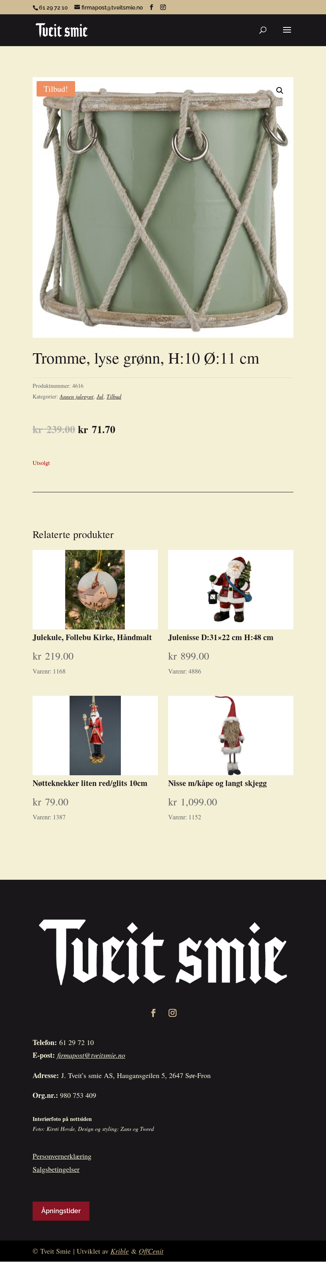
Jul (100, 396)
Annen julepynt (76, 396)
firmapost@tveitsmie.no (91, 1055)
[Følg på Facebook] (153, 1013)
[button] (280, 90)
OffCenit (151, 1251)
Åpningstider (61, 1211)
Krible (120, 1251)
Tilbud (114, 396)
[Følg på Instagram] (172, 1013)
